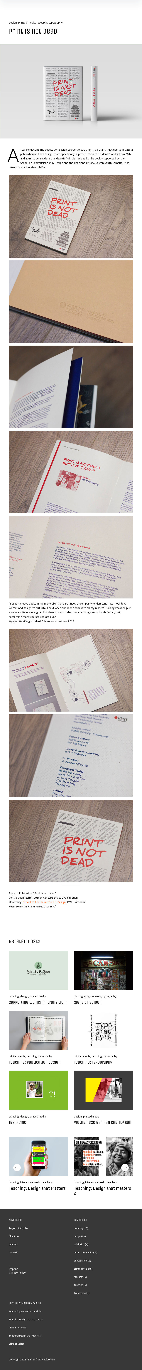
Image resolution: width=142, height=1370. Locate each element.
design (13, 22)
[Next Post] (103, 1156)
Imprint (13, 1269)
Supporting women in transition (37, 1002)
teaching (31, 1056)
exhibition (79, 1244)
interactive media (30, 1182)
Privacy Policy (17, 1272)
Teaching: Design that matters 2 (102, 1190)
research (42, 22)
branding (14, 996)
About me (14, 1236)
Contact (13, 1244)
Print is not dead (17, 1327)
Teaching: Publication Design (34, 1062)
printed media (26, 22)
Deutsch (13, 1252)
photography (81, 996)
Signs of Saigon (88, 1002)
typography (55, 22)
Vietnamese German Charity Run (102, 1122)
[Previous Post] (38, 1156)
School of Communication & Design (44, 902)
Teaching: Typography (93, 1062)
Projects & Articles (18, 1228)
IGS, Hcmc (17, 1122)
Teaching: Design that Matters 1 (37, 1190)
